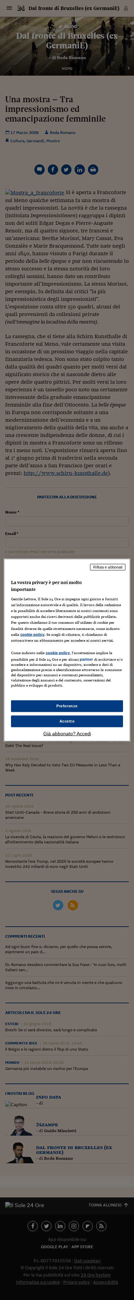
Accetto (67, 721)
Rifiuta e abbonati (107, 567)
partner (86, 659)
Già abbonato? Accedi (67, 733)
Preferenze (67, 706)
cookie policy (32, 634)
